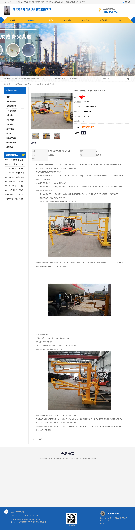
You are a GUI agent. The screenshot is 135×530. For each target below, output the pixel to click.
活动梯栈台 (10, 129)
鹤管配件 (9, 124)
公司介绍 (67, 20)
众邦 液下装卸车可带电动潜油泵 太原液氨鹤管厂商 (15, 186)
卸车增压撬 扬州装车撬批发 (14, 199)
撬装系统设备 (11, 142)
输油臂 (8, 133)
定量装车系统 (11, 138)
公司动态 (85, 20)
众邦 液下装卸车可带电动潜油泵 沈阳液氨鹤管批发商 (15, 168)
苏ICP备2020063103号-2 (31, 515)
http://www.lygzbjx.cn (38, 439)
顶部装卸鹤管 (11, 102)
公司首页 (13, 20)
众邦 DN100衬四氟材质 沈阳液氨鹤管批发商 (15, 177)
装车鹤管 (9, 147)
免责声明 (29, 522)
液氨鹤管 (27, 84)
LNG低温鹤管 (11, 111)
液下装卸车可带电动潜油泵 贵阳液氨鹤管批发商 (15, 164)
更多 (23, 155)
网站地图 (43, 522)
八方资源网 (22, 522)
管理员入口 (36, 522)
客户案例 (103, 20)
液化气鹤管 (10, 120)
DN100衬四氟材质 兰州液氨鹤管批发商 (15, 181)
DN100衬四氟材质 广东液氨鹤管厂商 (15, 190)
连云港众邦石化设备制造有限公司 (21, 519)
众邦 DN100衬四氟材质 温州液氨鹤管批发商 (15, 173)
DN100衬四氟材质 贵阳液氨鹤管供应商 (15, 160)
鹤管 (8, 97)
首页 (13, 84)
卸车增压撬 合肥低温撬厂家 (14, 194)
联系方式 (121, 20)
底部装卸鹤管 (11, 106)
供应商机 (31, 20)
